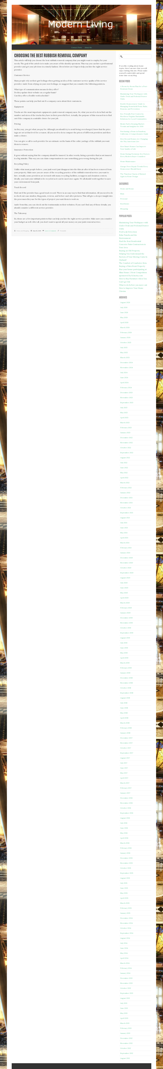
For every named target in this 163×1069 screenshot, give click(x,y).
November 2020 (126, 563)
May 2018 (124, 713)
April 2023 (124, 418)
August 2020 (125, 578)
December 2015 (126, 858)
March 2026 (125, 327)
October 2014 (125, 928)
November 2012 (126, 1043)
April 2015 (124, 898)
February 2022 (126, 488)
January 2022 (125, 493)
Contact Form (76, 47)
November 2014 (126, 923)
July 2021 (123, 523)
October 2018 (125, 688)
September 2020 (126, 573)
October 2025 (125, 342)
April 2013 (124, 1018)
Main (122, 194)
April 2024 (124, 382)
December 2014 (126, 918)
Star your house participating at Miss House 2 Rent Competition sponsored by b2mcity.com (133, 272)
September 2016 (126, 813)
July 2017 (123, 763)
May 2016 (124, 833)
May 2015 (124, 893)
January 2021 (125, 553)
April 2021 (124, 538)
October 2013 (125, 988)
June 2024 (124, 377)
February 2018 (126, 728)
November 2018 (126, 683)
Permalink (63, 231)
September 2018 (126, 693)
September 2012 (126, 1053)
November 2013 (126, 983)
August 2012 (125, 1058)
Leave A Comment (50, 231)
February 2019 (126, 668)
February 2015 (126, 908)
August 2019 (125, 638)
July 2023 (123, 408)
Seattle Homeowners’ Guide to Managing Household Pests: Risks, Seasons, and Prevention (133, 106)
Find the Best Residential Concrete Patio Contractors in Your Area (132, 244)
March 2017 (124, 783)
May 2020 (124, 593)
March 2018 (124, 723)
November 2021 (126, 503)
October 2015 (125, 868)
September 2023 (126, 403)
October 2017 (125, 748)
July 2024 (123, 372)
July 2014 (123, 943)
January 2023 (125, 433)
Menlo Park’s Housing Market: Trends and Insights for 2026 (132, 125)
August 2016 (125, 818)
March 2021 (124, 543)
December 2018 (126, 678)
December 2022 (126, 438)
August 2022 (125, 458)
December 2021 (126, 498)
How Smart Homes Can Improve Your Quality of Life (133, 147)
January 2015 (125, 913)
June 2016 (124, 828)
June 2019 (124, 648)
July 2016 (123, 823)
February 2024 (126, 387)
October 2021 (125, 508)
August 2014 (125, 938)
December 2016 (126, 798)
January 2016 (125, 853)
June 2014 (124, 948)
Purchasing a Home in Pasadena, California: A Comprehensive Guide (134, 132)
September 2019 (126, 633)
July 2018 (123, 703)
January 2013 (125, 1033)
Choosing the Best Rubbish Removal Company (50, 56)
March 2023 (124, 423)
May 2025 (124, 352)
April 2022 (124, 478)
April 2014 (124, 958)
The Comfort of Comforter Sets (133, 263)
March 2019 (124, 663)
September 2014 (126, 933)
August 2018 (125, 698)
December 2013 (126, 978)
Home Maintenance (128, 161)
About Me (88, 47)
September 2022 (126, 453)
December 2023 (126, 392)
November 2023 (126, 397)
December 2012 (126, 1038)
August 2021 (125, 518)
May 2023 (124, 413)
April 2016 (124, 838)
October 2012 (125, 1048)
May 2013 (123, 1013)
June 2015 (124, 888)
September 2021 (126, 513)
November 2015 (126, 863)
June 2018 (124, 708)
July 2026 (123, 307)
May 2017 (123, 773)
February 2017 (125, 788)
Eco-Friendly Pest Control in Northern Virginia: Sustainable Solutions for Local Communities (133, 116)
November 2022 (126, 443)
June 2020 (124, 588)
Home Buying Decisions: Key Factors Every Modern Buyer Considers (135, 155)
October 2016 (125, 808)
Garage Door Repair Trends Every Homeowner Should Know (134, 167)
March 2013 (124, 1023)
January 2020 (125, 613)
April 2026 (124, 322)
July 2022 (123, 463)
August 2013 (125, 998)
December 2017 (126, 738)
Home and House (127, 189)
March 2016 (124, 843)
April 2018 (124, 718)
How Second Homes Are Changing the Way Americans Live (134, 140)
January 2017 (125, 793)
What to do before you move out (133, 285)
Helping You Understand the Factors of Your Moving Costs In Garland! (133, 257)
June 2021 (124, 528)
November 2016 (126, 803)
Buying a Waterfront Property (132, 266)
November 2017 (126, 743)
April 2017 (124, 778)
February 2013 (125, 1028)
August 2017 (125, 758)
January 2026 (125, 337)
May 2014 (124, 953)
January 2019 (125, 673)
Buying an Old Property (129, 251)
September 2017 (126, 753)
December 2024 (126, 362)
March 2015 (124, 903)
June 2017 (124, 768)
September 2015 (126, 873)
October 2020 (125, 568)
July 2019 (123, 643)
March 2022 (124, 483)
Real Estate (124, 204)
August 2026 (125, 302)
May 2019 (124, 653)
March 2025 (125, 357)
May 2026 (124, 317)
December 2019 (126, 618)
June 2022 (124, 468)
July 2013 (123, 1003)
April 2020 (124, 598)
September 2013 (126, 993)
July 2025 (123, 347)
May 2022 (124, 473)
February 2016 (126, 848)
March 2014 (124, 963)
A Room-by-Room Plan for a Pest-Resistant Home (134, 87)
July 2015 (123, 883)
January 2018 (125, 733)
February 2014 (126, 968)
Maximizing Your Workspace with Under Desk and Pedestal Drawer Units (133, 96)
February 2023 (126, 428)
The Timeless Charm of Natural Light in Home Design (133, 175)
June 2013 (124, 1008)
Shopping (124, 209)
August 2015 (125, 878)
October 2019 (125, 628)
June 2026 (124, 312)
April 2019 (124, 658)
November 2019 (126, 623)
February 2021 (125, 548)
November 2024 (126, 367)
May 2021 (123, 533)
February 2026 (126, 332)
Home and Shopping (22, 231)
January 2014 (125, 973)
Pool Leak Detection (128, 232)
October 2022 (125, 448)
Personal (123, 199)
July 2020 (124, 583)
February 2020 (126, 608)
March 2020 (125, 603)
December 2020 (126, 558)
